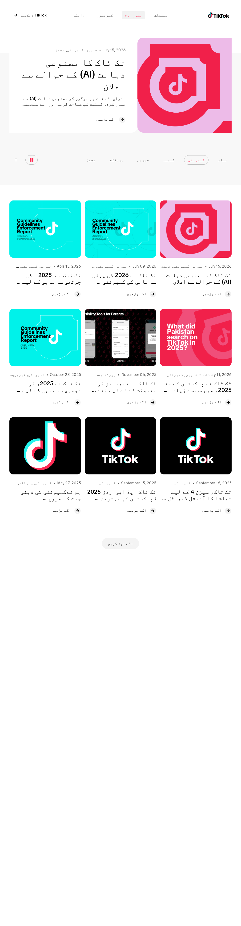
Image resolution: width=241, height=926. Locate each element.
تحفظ (91, 160)
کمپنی (168, 160)
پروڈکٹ (116, 160)
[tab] (223, 160)
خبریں (143, 160)
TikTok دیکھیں (33, 15)
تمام (223, 160)
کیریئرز (104, 15)
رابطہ (79, 15)
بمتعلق (161, 15)
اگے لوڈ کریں (120, 543)
